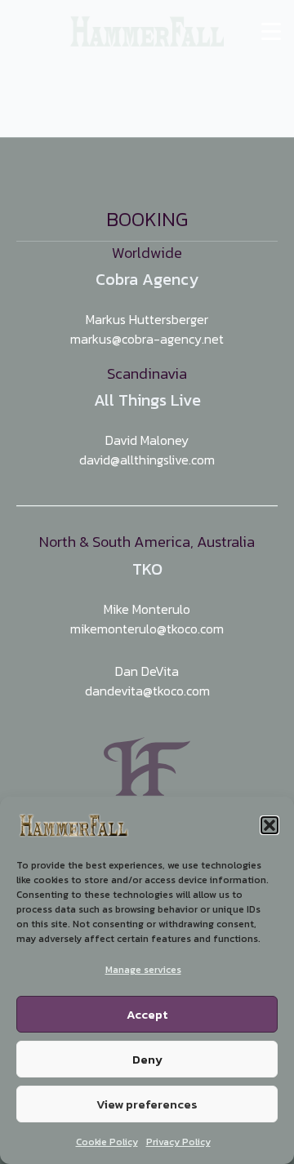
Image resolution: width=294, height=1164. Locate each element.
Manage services (143, 969)
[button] (269, 825)
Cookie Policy (107, 1142)
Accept (147, 1014)
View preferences (147, 1104)
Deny (147, 1059)
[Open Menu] (271, 32)
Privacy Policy (178, 1142)
